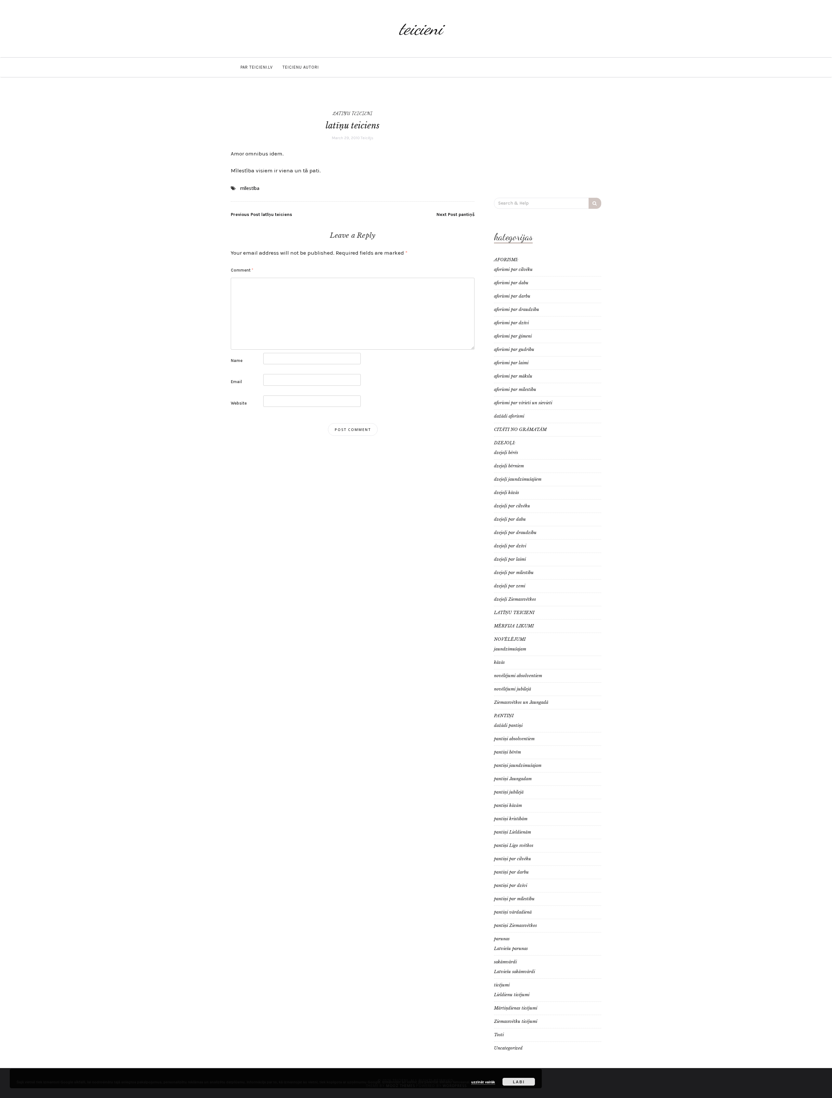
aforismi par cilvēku (513, 269)
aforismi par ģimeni (513, 336)
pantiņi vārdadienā (513, 912)
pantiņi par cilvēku (512, 859)
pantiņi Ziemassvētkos (515, 925)
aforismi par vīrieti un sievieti (523, 403)
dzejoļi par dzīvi (510, 546)
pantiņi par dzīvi (510, 885)
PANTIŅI (504, 715)
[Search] (595, 203)
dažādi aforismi (509, 416)
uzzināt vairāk (483, 1081)
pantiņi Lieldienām (512, 832)
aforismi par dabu (511, 283)
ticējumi (502, 985)
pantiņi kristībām (510, 819)
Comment (242, 270)
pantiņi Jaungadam (513, 779)
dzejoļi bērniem (509, 466)
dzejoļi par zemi (509, 586)
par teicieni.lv (256, 67)
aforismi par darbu (512, 296)
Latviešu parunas (511, 948)
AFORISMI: (506, 259)
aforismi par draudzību (516, 309)
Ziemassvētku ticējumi (515, 1021)
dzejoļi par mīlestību (514, 572)
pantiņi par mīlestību (514, 899)
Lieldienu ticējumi (511, 995)
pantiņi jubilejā (509, 792)
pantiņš (455, 214)
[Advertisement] (547, 140)
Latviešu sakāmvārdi (514, 971)
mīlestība (249, 188)
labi (519, 1082)
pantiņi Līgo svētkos (513, 845)
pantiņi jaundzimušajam (517, 765)
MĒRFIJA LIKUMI (514, 626)
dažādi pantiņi (508, 725)
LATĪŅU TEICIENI (352, 113)
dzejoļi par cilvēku (512, 506)
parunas (502, 939)
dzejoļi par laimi (510, 559)
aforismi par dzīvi (511, 323)
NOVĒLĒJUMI (510, 639)
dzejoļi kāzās (506, 492)
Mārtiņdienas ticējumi (515, 1008)
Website (239, 403)
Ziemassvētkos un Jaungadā (521, 702)
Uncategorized (508, 1048)
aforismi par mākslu (513, 376)
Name (236, 360)
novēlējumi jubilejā (512, 689)
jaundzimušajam (510, 649)
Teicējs (367, 138)
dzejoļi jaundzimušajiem (517, 479)
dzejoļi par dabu (510, 519)
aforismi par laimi (511, 363)
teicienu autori (300, 67)
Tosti (499, 1035)
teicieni (421, 28)
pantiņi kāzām (508, 805)
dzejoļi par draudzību (515, 532)
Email (236, 381)
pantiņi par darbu (511, 872)
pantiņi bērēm (507, 752)
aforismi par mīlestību (515, 389)
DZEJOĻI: (504, 443)
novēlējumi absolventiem (518, 675)
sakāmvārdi (505, 962)
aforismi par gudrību (514, 349)
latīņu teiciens (261, 214)
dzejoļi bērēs (506, 452)
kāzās (499, 662)
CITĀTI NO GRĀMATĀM (520, 429)
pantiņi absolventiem (514, 739)
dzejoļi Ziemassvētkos (515, 599)
